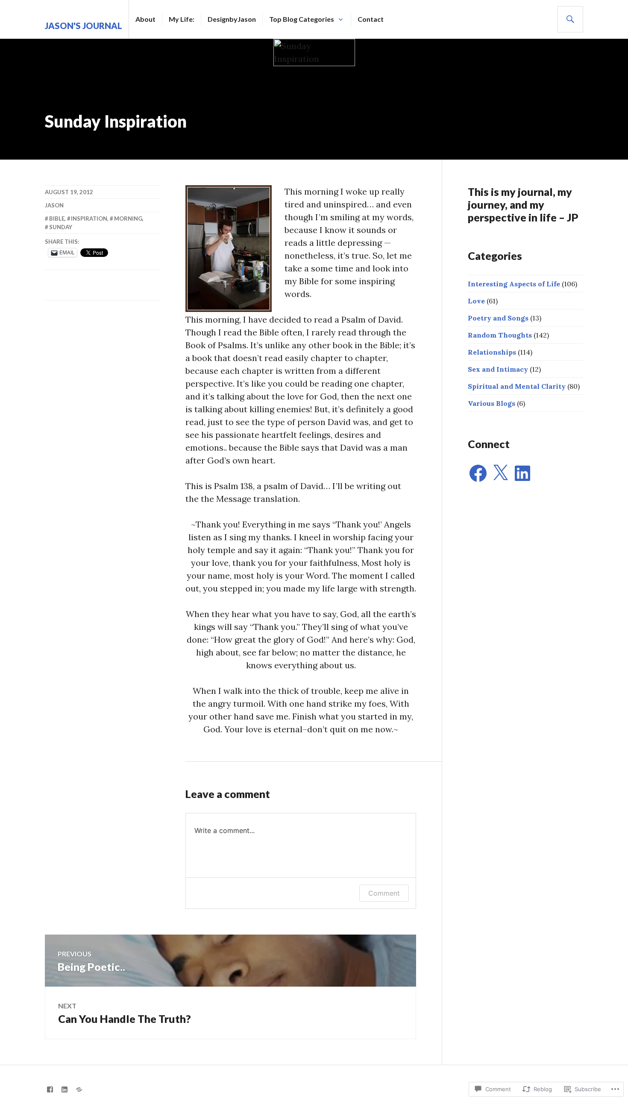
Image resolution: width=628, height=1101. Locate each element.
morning (128, 218)
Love (476, 301)
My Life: (181, 19)
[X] (500, 473)
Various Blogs (491, 403)
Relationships (492, 352)
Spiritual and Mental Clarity (517, 386)
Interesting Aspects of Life (514, 284)
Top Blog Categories (301, 19)
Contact (371, 19)
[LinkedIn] (522, 473)
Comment (384, 893)
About (145, 19)
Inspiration (89, 218)
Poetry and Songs (498, 318)
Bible (57, 218)
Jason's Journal (83, 25)
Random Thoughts (500, 335)
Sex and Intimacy (498, 369)
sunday (60, 227)
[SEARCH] (570, 19)
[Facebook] (478, 473)
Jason (54, 205)
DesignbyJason (232, 19)
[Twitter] (79, 1089)
